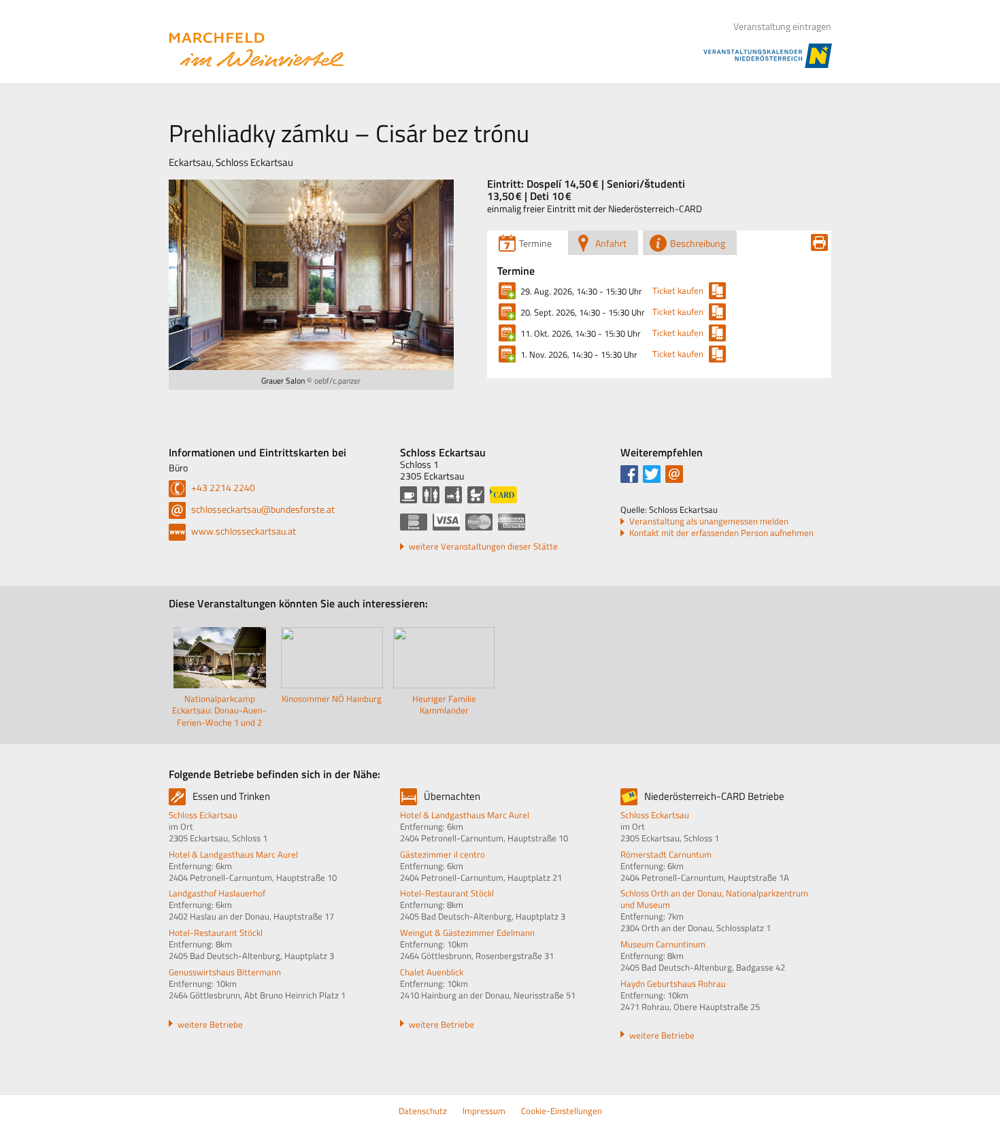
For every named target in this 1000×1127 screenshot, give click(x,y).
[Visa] (446, 522)
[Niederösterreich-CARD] (503, 494)
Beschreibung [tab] (697, 243)
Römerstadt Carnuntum (666, 854)
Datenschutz (423, 1110)
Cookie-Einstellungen (561, 1110)
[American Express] (511, 522)
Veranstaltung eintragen (782, 26)
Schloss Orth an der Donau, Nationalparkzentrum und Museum (714, 898)
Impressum (484, 1110)
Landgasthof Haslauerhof (217, 893)
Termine (516, 271)
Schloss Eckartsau (203, 815)
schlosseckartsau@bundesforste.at (262, 509)
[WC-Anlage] (430, 494)
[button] (629, 474)
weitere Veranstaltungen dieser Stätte (483, 546)
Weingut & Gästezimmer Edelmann (467, 932)
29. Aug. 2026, (581, 291)
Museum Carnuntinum (662, 944)
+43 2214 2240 (222, 487)
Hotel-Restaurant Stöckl (216, 932)
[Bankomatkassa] (413, 522)
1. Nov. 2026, (578, 354)
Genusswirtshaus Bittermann (225, 972)
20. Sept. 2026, (582, 312)
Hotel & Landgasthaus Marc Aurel (233, 854)
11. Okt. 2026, (580, 333)
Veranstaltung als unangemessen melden (708, 521)
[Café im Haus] (408, 494)
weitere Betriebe (210, 1024)
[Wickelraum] (453, 494)
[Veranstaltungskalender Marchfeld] (256, 50)
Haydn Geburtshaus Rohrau (673, 983)
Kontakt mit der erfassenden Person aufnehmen (721, 533)
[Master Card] (479, 522)
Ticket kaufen (677, 290)
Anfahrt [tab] (611, 243)
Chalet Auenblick (431, 972)
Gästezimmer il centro (442, 854)
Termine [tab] (535, 243)
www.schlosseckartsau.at (242, 531)
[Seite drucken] (819, 242)
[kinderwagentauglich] (475, 494)
